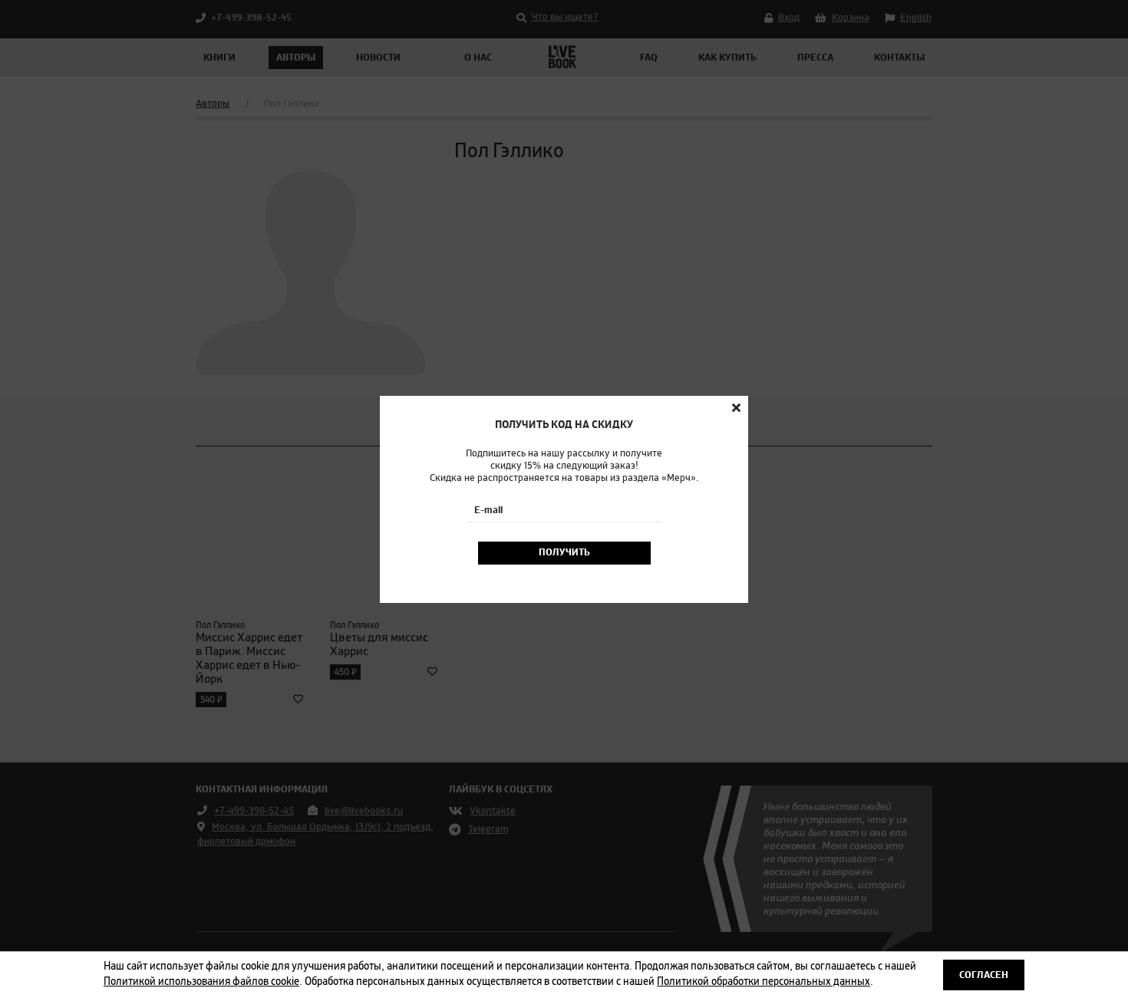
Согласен (983, 975)
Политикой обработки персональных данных (763, 982)
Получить (564, 552)
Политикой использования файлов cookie (201, 982)
